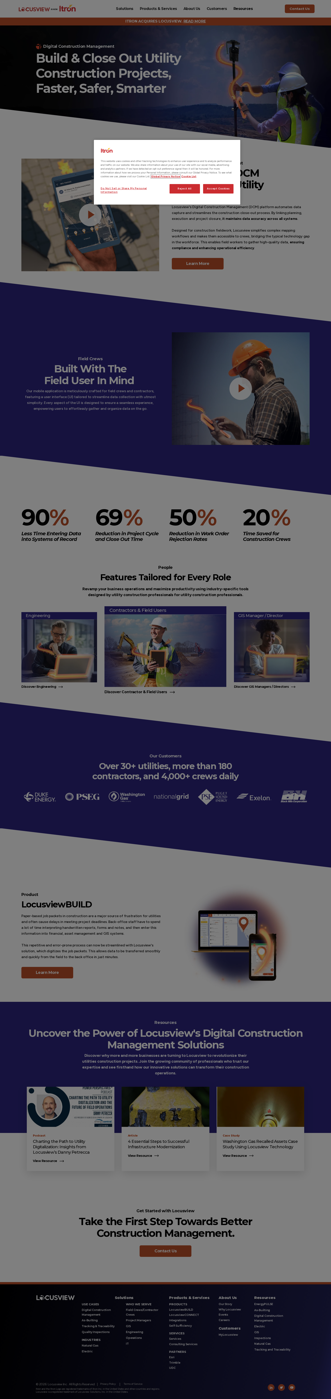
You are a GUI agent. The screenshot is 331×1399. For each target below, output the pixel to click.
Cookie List (188, 176)
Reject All (185, 188)
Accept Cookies (218, 188)
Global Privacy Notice (165, 176)
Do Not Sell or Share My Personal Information (124, 190)
